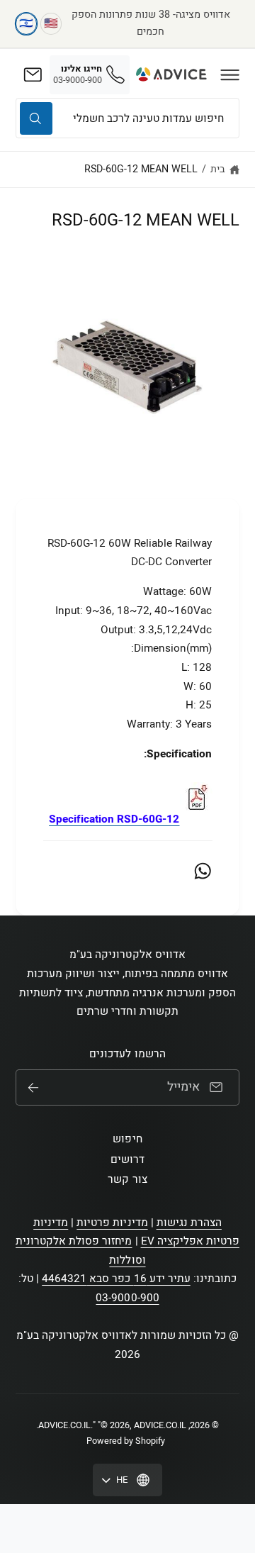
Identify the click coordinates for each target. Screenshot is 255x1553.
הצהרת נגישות (189, 1222)
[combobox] (127, 118)
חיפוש (127, 1139)
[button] (230, 74)
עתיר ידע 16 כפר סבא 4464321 (116, 1278)
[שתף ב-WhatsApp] (202, 871)
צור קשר (127, 1179)
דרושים (127, 1159)
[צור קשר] (33, 74)
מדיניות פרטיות (111, 1222)
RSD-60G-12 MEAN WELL (141, 169)
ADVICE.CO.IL (64, 1425)
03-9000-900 (127, 1298)
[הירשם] (33, 1087)
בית (217, 169)
